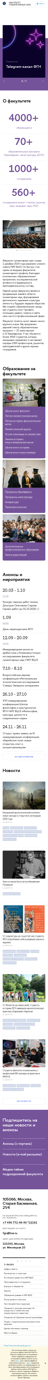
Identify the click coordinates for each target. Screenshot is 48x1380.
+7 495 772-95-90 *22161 (20, 1222)
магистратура (9, 839)
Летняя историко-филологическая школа (23, 422)
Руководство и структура (15, 1273)
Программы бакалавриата (18, 491)
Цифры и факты (10, 1269)
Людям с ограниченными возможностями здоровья (22, 1322)
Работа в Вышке (10, 1333)
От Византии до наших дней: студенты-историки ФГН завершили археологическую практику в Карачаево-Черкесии (23, 1008)
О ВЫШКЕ (9, 1264)
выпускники (17, 828)
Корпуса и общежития (13, 1286)
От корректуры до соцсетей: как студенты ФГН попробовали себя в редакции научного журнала (23, 939)
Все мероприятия (24, 757)
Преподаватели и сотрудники (17, 1282)
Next (42, 81)
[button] (5, 234)
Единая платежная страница (16, 1328)
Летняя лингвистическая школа (21, 415)
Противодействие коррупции (17, 1304)
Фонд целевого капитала (15, 1299)
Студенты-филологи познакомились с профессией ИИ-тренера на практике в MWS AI (21, 1073)
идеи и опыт (23, 951)
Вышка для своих (11, 894)
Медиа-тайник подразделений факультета (23, 1171)
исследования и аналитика (27, 832)
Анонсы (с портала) (18, 1143)
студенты (7, 832)
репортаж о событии (13, 835)
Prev (4, 81)
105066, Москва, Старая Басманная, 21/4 (20, 1203)
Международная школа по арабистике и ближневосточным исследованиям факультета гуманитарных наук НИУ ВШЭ (22, 654)
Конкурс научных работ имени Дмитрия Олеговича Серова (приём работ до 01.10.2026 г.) (21, 605)
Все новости (24, 1101)
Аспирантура (12, 502)
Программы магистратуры (18, 497)
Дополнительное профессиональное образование (22, 548)
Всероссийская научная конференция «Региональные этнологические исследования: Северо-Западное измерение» (21, 680)
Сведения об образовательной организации (23, 1317)
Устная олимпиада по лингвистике (23, 434)
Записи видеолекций (16, 554)
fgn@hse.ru (10, 1233)
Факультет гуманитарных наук (20, 4)
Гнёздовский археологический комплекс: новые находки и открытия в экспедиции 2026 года (22, 815)
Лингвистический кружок (18, 429)
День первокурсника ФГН (18, 629)
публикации (20, 955)
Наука (6, 828)
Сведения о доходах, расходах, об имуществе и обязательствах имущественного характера (19, 1310)
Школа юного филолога (17, 410)
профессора (30, 828)
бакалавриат (31, 835)
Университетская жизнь (14, 1020)
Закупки (7, 1291)
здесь (17, 1361)
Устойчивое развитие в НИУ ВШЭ (18, 1277)
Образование (9, 951)
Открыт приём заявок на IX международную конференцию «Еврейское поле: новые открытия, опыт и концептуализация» (21, 740)
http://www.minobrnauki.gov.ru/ (17, 1345)
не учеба (35, 951)
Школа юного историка (17, 447)
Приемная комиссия (15, 507)
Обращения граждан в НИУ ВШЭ (18, 1295)
